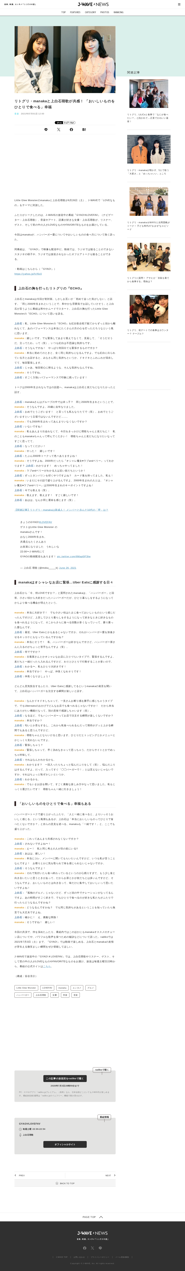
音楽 (76, 995)
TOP (63, 12)
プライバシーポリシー (100, 1257)
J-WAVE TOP (62, 1257)
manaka (62, 988)
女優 (54, 995)
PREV (22, 1175)
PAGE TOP (89, 1217)
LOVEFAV (47, 988)
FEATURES (75, 12)
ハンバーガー (22, 995)
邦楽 (65, 995)
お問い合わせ (79, 1257)
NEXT (108, 1175)
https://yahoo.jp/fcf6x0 (28, 274)
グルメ (90, 988)
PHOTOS (104, 12)
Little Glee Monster (26, 988)
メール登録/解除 (122, 1257)
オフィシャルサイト (65, 1144)
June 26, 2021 (67, 568)
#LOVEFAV (45, 522)
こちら (47, 966)
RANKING (119, 12)
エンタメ (77, 988)
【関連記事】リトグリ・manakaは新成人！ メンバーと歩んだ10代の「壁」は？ (61, 510)
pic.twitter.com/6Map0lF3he (74, 556)
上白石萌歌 (41, 995)
